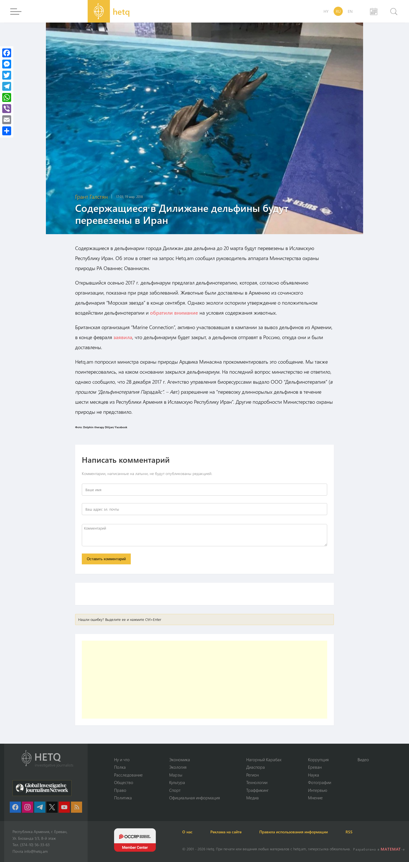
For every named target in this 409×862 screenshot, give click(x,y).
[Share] (6, 130)
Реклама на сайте (226, 831)
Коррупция (318, 759)
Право (120, 790)
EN (350, 11)
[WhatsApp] (6, 97)
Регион (252, 775)
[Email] (6, 119)
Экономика (179, 759)
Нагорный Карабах (264, 759)
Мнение (315, 797)
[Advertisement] (204, 680)
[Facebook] (6, 52)
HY (326, 11)
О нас (187, 831)
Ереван (315, 767)
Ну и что (122, 759)
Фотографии (319, 782)
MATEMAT (391, 849)
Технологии (256, 782)
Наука (313, 775)
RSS (349, 831)
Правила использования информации (293, 831)
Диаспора (255, 767)
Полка (120, 767)
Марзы (175, 775)
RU (338, 11)
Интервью (317, 790)
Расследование (128, 775)
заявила (123, 337)
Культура (177, 782)
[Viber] (6, 108)
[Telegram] (6, 86)
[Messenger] (6, 64)
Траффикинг (257, 790)
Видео (363, 759)
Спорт (175, 790)
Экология (177, 767)
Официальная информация (194, 797)
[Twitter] (6, 75)
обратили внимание (174, 312)
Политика (123, 797)
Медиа (252, 797)
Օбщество (123, 782)
